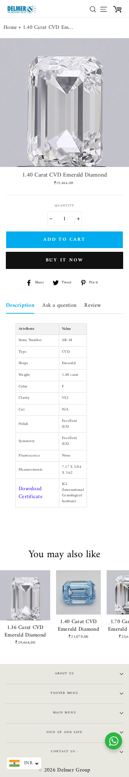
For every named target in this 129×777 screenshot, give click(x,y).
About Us (64, 673)
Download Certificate (31, 493)
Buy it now (65, 260)
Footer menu (64, 693)
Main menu (64, 713)
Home (10, 28)
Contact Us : (64, 751)
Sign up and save (64, 732)
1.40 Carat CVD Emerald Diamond (48, 28)
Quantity (64, 206)
